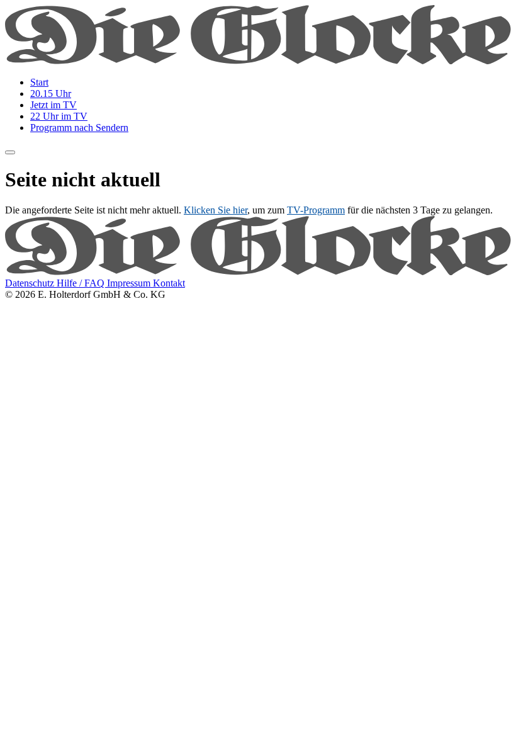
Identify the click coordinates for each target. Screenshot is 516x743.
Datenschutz (31, 283)
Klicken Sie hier (215, 210)
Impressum (130, 283)
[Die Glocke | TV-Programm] (258, 60)
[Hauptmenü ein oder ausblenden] (10, 152)
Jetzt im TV (53, 104)
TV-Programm (316, 210)
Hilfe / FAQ (82, 283)
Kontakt (169, 283)
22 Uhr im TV (58, 116)
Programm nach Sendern (79, 127)
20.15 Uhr (50, 93)
